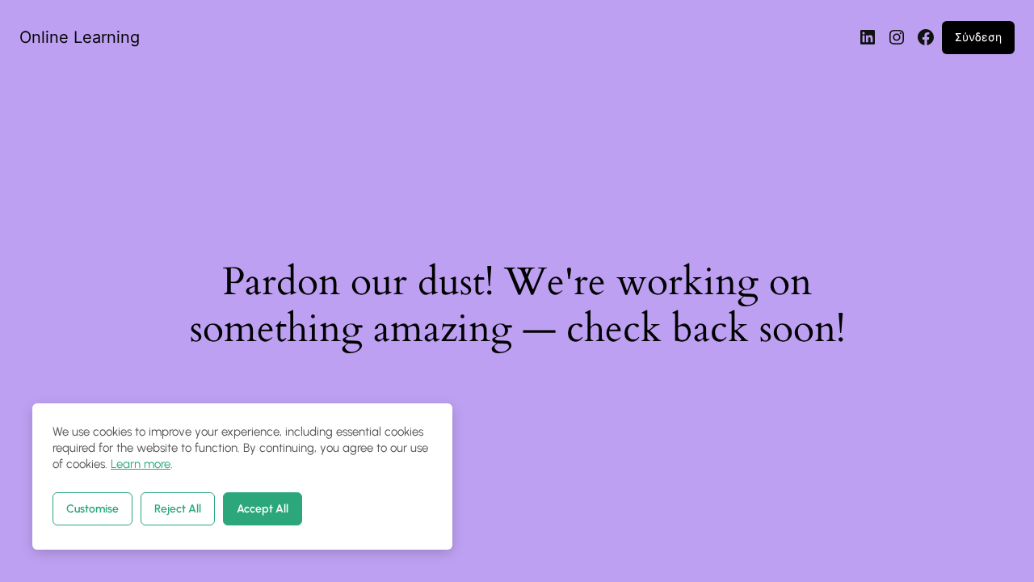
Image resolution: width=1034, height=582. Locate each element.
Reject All (177, 509)
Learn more (140, 464)
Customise (92, 509)
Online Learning (79, 37)
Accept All (262, 509)
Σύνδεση (978, 37)
